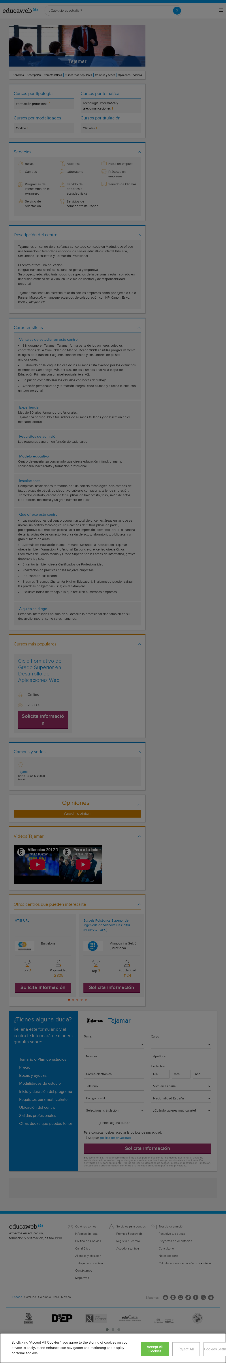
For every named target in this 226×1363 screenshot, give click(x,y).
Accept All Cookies (155, 1349)
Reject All (186, 1349)
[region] (113, 1348)
